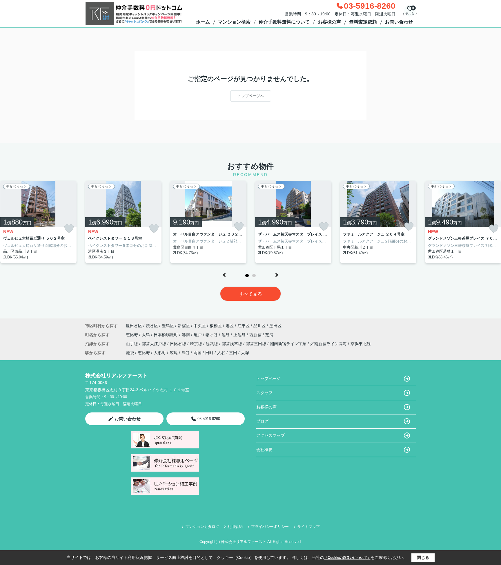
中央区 (200, 325)
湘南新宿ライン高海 (329, 343)
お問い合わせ (399, 21)
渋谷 (185, 352)
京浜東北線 (361, 343)
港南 (186, 334)
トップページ (268, 378)
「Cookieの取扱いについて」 (347, 558)
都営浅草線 (232, 343)
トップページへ (250, 96)
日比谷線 (178, 343)
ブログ (262, 421)
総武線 (212, 343)
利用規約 (235, 526)
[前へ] (224, 275)
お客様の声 (329, 21)
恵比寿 (132, 334)
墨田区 (275, 325)
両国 (197, 352)
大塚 (245, 352)
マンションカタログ (202, 526)
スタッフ (264, 392)
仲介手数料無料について (284, 21)
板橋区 (216, 325)
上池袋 (240, 334)
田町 (209, 352)
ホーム (203, 21)
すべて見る (250, 293)
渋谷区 (152, 325)
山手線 (132, 343)
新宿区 (184, 325)
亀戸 (198, 334)
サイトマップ (308, 526)
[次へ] (276, 275)
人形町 (160, 352)
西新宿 (256, 334)
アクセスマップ (270, 435)
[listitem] (123, 222)
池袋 (226, 334)
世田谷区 (134, 325)
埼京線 (196, 343)
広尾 (174, 352)
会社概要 (264, 449)
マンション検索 (234, 21)
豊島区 (168, 325)
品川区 (259, 325)
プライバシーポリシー (270, 526)
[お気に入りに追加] (69, 228)
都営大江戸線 (154, 343)
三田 (233, 352)
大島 (146, 334)
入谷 (221, 352)
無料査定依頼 (363, 21)
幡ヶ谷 (212, 334)
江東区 (243, 325)
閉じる (423, 557)
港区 (230, 325)
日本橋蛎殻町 (166, 334)
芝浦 (269, 334)
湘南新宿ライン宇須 (289, 343)
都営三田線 (256, 343)
